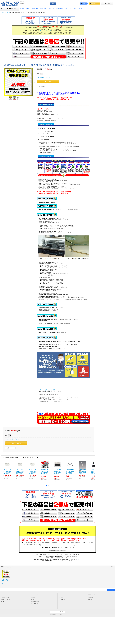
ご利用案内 (90, 597)
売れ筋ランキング (34, 603)
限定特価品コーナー (35, 597)
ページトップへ (112, 590)
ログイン (84, 3)
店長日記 (61, 597)
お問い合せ (90, 599)
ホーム (3, 594)
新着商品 (32, 599)
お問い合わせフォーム (45, 30)
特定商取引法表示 (91, 594)
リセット (112, 566)
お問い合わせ (42, 86)
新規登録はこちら (94, 3)
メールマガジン (63, 599)
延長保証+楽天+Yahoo (35, 601)
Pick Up (61, 594)
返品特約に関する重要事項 (44, 77)
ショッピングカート (6, 599)
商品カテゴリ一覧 (34, 594)
